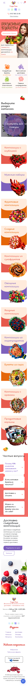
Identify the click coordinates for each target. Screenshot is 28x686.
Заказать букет (9, 33)
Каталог (9, 553)
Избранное (14, 649)
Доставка (18, 632)
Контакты (19, 637)
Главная (8, 632)
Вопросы (9, 637)
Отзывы (18, 634)
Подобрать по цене (13, 548)
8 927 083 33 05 (15, 13)
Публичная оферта (14, 652)
